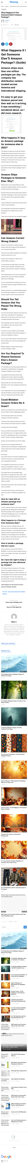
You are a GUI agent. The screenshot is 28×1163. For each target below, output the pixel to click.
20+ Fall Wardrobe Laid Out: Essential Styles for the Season (13, 888)
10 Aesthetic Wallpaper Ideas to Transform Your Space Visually (13, 701)
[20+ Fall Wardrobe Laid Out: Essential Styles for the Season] (14, 876)
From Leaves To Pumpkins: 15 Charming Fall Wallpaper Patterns (12, 755)
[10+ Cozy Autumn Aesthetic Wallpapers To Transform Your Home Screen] (14, 850)
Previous (5, 921)
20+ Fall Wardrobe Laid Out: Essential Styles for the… (18, 1016)
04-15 (13, 1057)
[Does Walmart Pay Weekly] (5, 1081)
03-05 (3, 917)
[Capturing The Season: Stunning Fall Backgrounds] (14, 823)
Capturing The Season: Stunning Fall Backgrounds (10, 835)
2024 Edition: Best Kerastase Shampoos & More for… (18, 1063)
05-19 (6, 22)
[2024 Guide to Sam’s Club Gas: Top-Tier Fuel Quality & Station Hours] (14, 1042)
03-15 (13, 1081)
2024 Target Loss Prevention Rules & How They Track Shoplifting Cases (13, 915)
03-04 (13, 1066)
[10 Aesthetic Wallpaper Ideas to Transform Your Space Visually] (14, 690)
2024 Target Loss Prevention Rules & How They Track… (18, 1025)
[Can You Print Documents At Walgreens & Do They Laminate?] (5, 1122)
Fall (3, 671)
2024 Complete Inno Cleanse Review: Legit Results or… (18, 1104)
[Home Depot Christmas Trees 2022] (5, 1089)
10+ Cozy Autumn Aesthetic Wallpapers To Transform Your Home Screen (12, 861)
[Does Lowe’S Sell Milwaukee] (5, 1114)
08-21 (3, 891)
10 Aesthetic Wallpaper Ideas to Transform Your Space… (18, 959)
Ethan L (7, 20)
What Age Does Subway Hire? (19, 1071)
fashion (4, 885)
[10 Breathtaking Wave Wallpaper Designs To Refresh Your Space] (14, 663)
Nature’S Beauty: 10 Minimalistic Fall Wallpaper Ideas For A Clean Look (13, 781)
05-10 (13, 1123)
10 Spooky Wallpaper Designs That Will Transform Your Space (11, 728)
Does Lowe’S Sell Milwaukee (18, 1112)
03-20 (13, 1114)
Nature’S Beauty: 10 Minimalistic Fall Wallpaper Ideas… (18, 984)
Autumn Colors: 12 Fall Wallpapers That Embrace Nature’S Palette (14, 808)
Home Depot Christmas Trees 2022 (19, 1087)
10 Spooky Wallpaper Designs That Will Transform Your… (19, 967)
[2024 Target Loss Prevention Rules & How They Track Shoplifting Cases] (14, 903)
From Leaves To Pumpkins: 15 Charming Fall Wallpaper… (19, 975)
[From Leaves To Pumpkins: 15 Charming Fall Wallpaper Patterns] (14, 743)
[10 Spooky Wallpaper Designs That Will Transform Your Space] (14, 716)
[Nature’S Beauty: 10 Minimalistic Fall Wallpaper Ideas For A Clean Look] (14, 770)
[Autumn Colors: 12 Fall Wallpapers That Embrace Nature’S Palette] (14, 796)
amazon (4, 9)
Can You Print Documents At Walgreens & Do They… (18, 1120)
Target (3, 911)
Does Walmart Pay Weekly (18, 1079)
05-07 (13, 1072)
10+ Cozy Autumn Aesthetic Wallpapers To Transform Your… (18, 1009)
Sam (4, 1033)
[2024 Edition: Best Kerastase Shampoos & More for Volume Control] (5, 1065)
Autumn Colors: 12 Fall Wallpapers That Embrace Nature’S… (18, 992)
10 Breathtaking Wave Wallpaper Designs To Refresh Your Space (12, 675)
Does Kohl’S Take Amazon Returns (18, 1055)
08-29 (3, 757)
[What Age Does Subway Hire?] (5, 1073)
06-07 (13, 1090)
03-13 (3, 677)
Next (10, 921)
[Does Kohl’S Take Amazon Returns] (5, 1056)
